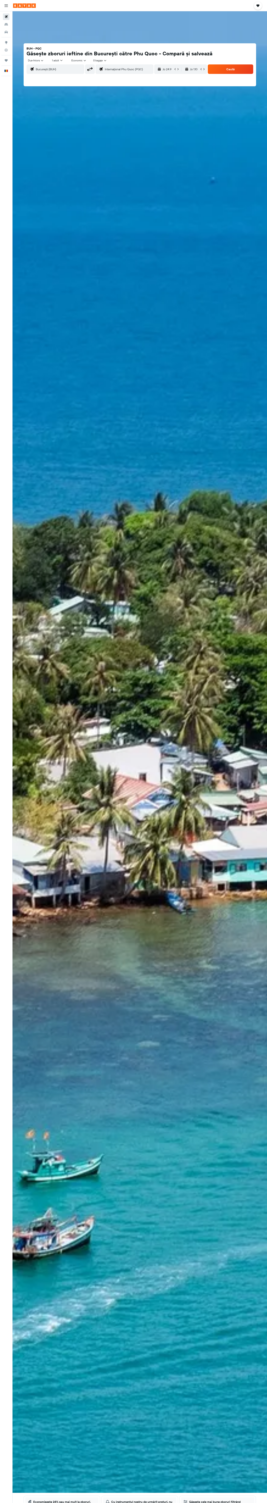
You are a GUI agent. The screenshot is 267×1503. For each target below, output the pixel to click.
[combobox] (36, 60)
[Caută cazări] (6, 24)
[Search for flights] (6, 16)
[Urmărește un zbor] (6, 50)
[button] (6, 6)
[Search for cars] (6, 32)
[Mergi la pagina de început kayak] (24, 5)
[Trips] (6, 60)
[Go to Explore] (6, 42)
